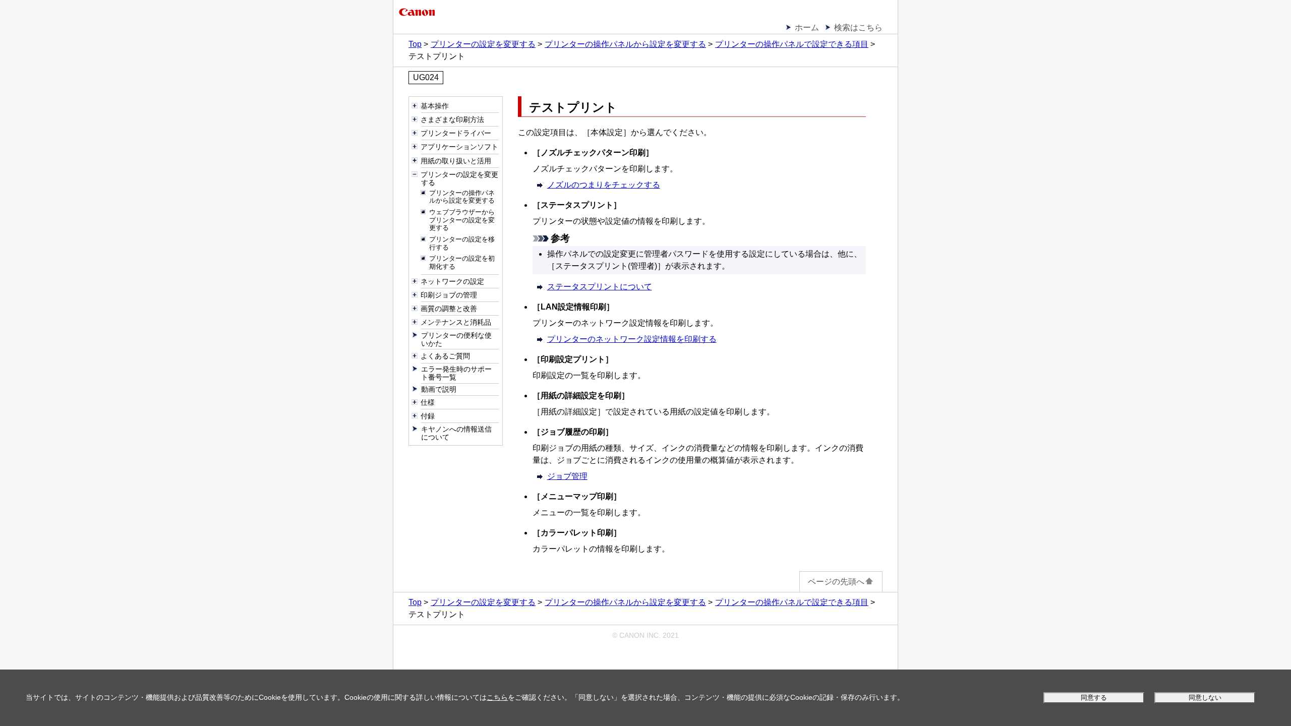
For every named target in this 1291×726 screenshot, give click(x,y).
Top (415, 44)
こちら (497, 697)
